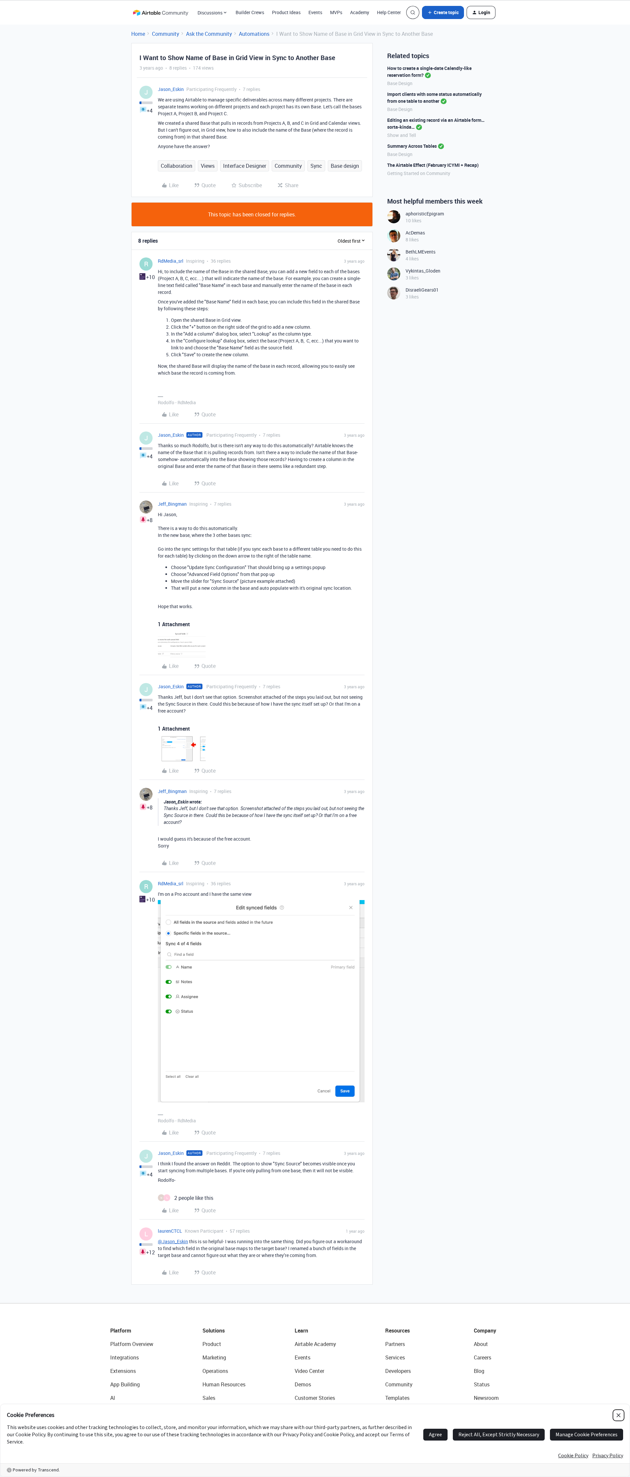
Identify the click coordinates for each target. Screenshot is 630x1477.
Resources (397, 1330)
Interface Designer (244, 165)
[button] (443, 12)
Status (482, 1384)
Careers (482, 1357)
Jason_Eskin (171, 89)
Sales (208, 1397)
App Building (125, 1384)
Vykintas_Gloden (423, 271)
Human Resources (223, 1384)
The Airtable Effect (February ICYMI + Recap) (433, 165)
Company (485, 1330)
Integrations (124, 1357)
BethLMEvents (420, 252)
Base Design (399, 83)
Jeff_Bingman (172, 504)
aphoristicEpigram (425, 213)
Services (395, 1357)
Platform (120, 1330)
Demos (303, 1384)
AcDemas (415, 233)
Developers (398, 1371)
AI (112, 1397)
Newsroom (486, 1397)
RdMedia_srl (170, 261)
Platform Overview (131, 1344)
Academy (359, 12)
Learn (301, 1330)
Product (211, 1344)
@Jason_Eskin (173, 1241)
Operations (215, 1371)
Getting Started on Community (418, 173)
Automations (254, 33)
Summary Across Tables (412, 146)
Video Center (309, 1371)
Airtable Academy (315, 1344)
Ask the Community (209, 33)
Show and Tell (401, 135)
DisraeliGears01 (422, 290)
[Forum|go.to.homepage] (160, 12)
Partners (395, 1344)
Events (315, 12)
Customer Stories (315, 1397)
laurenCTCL (170, 1231)
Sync (316, 165)
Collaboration (176, 165)
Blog (479, 1371)
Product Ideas (286, 12)
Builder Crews (250, 12)
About (481, 1344)
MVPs (336, 12)
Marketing (214, 1357)
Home (138, 33)
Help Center (389, 12)
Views (208, 165)
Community (165, 33)
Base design (345, 165)
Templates (397, 1397)
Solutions (213, 1330)
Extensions (123, 1371)
